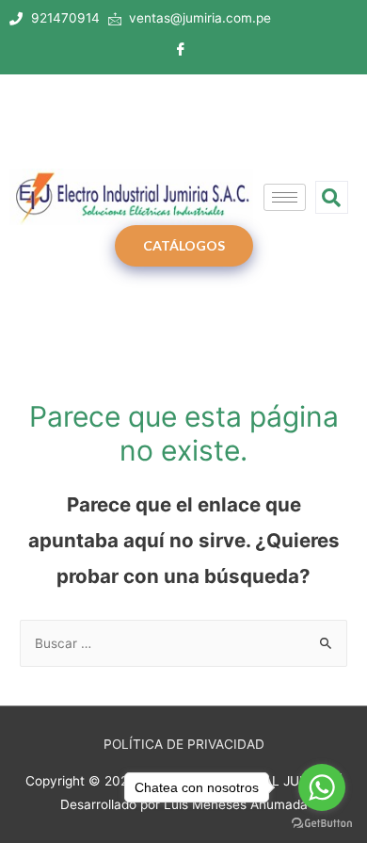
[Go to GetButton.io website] (322, 824)
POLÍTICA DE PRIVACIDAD (184, 744)
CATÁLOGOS (184, 245)
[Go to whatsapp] (321, 787)
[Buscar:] (183, 643)
